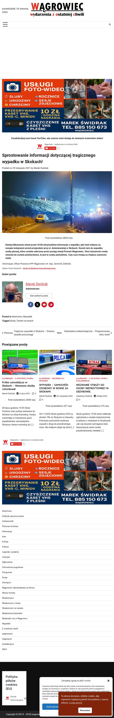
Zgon (4, 649)
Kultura (5, 547)
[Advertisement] (57, 50)
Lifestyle (6, 557)
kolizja (5, 542)
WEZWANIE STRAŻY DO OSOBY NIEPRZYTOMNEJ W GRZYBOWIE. (92, 388)
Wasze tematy (8, 593)
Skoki (13, 320)
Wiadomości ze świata (12, 608)
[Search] (110, 24)
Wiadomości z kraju (11, 603)
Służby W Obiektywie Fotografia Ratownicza (39, 268)
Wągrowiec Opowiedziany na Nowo (18, 588)
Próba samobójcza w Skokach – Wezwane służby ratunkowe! (18, 386)
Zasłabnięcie (82, 381)
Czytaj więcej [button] (75, 703)
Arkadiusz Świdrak (84, 396)
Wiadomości (8, 598)
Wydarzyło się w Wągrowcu (14, 618)
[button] (108, 680)
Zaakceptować (53, 706)
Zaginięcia (7, 639)
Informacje (58, 378)
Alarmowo (17, 316)
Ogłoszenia (7, 562)
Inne (4, 537)
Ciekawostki (8, 521)
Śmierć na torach (25, 320)
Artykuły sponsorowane (13, 516)
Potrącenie (7, 572)
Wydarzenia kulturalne (12, 613)
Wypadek (27, 316)
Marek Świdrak (41, 168)
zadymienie (7, 634)
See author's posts (39, 295)
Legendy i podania (10, 552)
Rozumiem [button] (85, 710)
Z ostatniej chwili (24, 378)
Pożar (4, 577)
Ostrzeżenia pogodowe (12, 567)
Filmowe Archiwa (10, 526)
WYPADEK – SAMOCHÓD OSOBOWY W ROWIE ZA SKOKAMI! (53, 388)
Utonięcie (6, 582)
